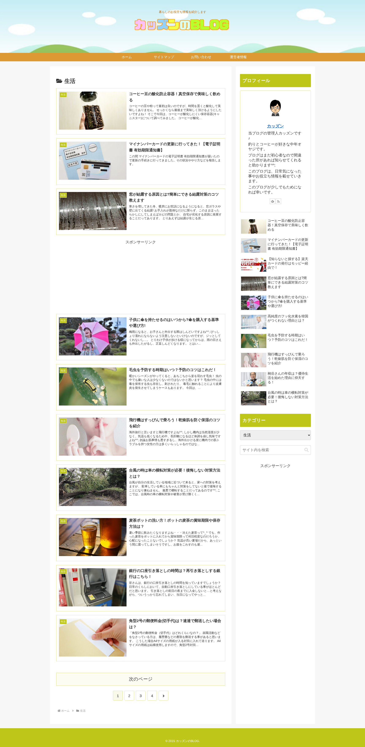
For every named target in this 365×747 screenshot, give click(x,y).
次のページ (141, 679)
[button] (306, 450)
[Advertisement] (140, 275)
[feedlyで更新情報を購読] (272, 201)
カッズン (275, 126)
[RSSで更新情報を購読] (278, 201)
